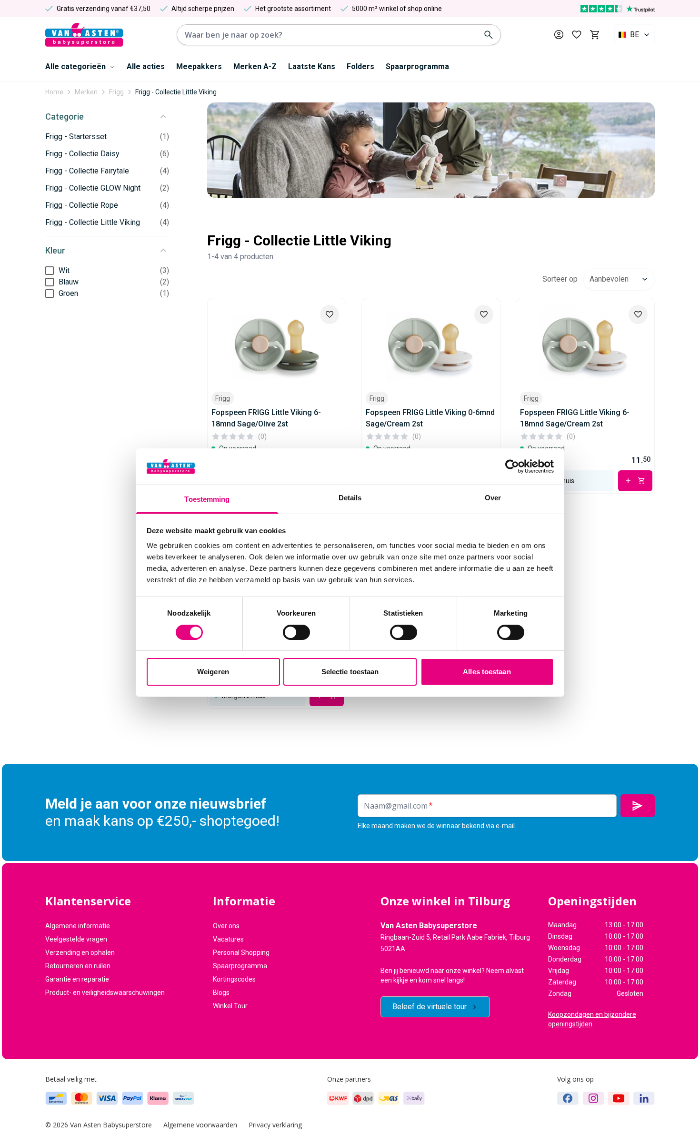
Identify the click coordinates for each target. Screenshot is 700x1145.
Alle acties (146, 66)
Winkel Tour (230, 1006)
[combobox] (634, 34)
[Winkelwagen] (594, 35)
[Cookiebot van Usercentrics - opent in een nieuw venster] (512, 466)
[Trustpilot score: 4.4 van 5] (617, 8)
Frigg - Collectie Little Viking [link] (176, 92)
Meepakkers (199, 66)
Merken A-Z (255, 66)
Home (54, 92)
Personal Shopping (241, 952)
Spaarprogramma (417, 66)
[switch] (296, 632)
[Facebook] (568, 1098)
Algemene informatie (77, 926)
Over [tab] (493, 498)
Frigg (116, 92)
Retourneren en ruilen (77, 966)
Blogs (221, 992)
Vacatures (228, 939)
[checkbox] (49, 270)
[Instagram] (593, 1098)
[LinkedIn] (644, 1098)
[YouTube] (619, 1098)
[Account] (558, 34)
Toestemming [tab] (207, 499)
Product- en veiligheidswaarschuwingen (105, 992)
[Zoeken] (488, 34)
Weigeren (213, 672)
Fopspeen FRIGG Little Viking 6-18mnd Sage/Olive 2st (266, 418)
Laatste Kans (311, 66)
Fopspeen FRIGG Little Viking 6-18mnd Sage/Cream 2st (575, 418)
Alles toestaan (486, 672)
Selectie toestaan (350, 672)
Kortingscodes (234, 979)
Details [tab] (350, 498)
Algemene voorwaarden (200, 1124)
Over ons (226, 926)
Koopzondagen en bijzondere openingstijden (592, 1019)
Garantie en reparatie (77, 979)
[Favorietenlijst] (576, 35)
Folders (360, 66)
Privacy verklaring (275, 1124)
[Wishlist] (329, 314)
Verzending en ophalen (80, 952)
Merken (86, 92)
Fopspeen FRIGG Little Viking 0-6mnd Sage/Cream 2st (430, 418)
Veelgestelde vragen (76, 939)
